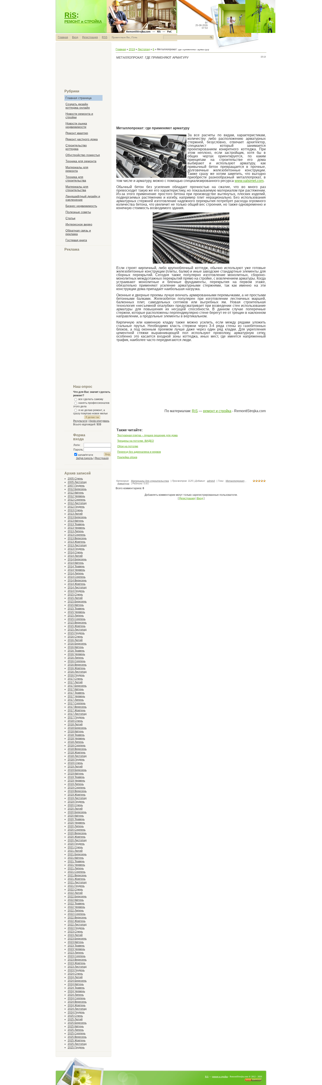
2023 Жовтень (76, 963)
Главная (63, 37)
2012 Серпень (76, 499)
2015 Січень (75, 594)
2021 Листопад (77, 882)
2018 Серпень (76, 745)
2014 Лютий (75, 555)
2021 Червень (76, 864)
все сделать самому (90, 399)
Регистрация (90, 37)
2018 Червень (76, 738)
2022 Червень (76, 907)
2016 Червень (76, 654)
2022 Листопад (77, 924)
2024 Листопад (77, 1008)
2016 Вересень (77, 664)
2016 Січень (75, 636)
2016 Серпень (76, 661)
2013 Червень (76, 527)
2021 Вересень (77, 875)
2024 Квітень (76, 984)
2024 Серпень (76, 998)
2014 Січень (75, 552)
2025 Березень (77, 1022)
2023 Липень (76, 952)
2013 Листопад (77, 545)
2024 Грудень (76, 1012)
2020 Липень (76, 826)
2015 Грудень (76, 633)
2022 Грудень (76, 928)
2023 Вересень (77, 959)
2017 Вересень (77, 706)
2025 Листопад (77, 1043)
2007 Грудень (76, 485)
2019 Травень (76, 777)
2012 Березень (77, 489)
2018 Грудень (76, 759)
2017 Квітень (76, 689)
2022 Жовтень (76, 921)
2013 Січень (75, 510)
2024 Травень (76, 987)
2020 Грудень (76, 843)
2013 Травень (76, 524)
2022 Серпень (76, 914)
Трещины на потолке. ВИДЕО (135, 440)
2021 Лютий (75, 850)
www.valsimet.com (249, 181)
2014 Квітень (76, 562)
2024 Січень (75, 973)
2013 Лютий (75, 513)
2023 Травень (76, 945)
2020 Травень (76, 819)
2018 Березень (77, 727)
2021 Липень (76, 868)
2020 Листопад (77, 840)
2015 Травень (76, 608)
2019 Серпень (76, 787)
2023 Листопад (77, 966)
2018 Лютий (75, 724)
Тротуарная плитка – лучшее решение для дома (147, 435)
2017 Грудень (76, 717)
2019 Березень (77, 770)
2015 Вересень (77, 622)
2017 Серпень (76, 703)
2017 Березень (77, 685)
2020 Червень (76, 822)
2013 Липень (76, 531)
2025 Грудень (76, 1047)
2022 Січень (75, 889)
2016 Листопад (77, 671)
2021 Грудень (76, 885)
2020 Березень (77, 812)
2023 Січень (75, 931)
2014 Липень (76, 573)
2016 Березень (77, 643)
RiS (70, 15)
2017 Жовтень (76, 710)
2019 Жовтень (76, 794)
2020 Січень (75, 805)
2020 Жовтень (76, 836)
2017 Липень (76, 699)
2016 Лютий (75, 640)
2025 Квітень (76, 1026)
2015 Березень (77, 601)
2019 (132, 49)
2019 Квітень (76, 773)
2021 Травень (76, 861)
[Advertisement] (83, 67)
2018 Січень (75, 720)
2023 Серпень (76, 956)
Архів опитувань (99, 420)
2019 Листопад (77, 798)
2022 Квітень (76, 900)
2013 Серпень (76, 534)
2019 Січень (75, 763)
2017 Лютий (75, 682)
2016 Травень (76, 650)
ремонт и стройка (217, 411)
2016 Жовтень (76, 668)
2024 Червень (76, 991)
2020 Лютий (75, 808)
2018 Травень (76, 735)
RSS (104, 37)
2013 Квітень (76, 520)
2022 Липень (76, 910)
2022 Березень (77, 896)
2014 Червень (76, 569)
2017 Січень (75, 678)
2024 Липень (76, 994)
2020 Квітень (76, 815)
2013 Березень (77, 517)
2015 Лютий (75, 598)
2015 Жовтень (76, 626)
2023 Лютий (75, 935)
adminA (211, 481)
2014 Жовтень (76, 584)
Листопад (144, 49)
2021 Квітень (76, 857)
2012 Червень (76, 496)
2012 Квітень (76, 492)
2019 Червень (76, 780)
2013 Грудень (76, 548)
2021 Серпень (76, 871)
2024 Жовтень (76, 1005)
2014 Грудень (76, 591)
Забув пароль (84, 458)
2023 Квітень (76, 942)
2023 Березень (77, 938)
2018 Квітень (76, 731)
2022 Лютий (75, 893)
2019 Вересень (77, 791)
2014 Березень (77, 559)
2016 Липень (76, 657)
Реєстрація (102, 458)
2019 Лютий (75, 766)
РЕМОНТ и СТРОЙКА (83, 21)
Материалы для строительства (150, 481)
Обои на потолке (127, 446)
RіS (195, 411)
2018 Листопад (77, 756)
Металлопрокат (235, 481)
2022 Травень (76, 903)
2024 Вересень (77, 1001)
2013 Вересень (77, 538)
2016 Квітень (76, 647)
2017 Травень (76, 692)
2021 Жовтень (76, 878)
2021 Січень (75, 847)
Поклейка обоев (127, 457)
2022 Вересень (77, 917)
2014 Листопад (77, 587)
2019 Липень (76, 784)
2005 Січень (75, 478)
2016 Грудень (76, 675)
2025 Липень (76, 1029)
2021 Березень (77, 854)
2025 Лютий (75, 1019)
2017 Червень (76, 696)
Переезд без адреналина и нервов (139, 451)
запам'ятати (85, 454)
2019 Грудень (76, 801)
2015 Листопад (77, 629)
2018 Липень (76, 742)
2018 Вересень (77, 749)
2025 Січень (75, 1015)
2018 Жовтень (76, 752)
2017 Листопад (77, 713)
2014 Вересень (77, 580)
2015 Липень (76, 615)
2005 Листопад (77, 482)
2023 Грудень (76, 970)
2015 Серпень (76, 619)
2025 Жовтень (76, 1040)
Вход (75, 37)
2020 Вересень (77, 833)
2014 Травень (76, 566)
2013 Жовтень (76, 541)
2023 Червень (76, 949)
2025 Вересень (77, 1036)
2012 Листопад (77, 503)
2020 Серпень (76, 829)
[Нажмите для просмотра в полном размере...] (191, 262)
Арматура (123, 483)
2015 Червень (76, 612)
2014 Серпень (76, 576)
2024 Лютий (75, 977)
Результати (80, 420)
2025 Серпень (76, 1033)
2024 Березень (77, 980)
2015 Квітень (76, 605)
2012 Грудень (76, 506)
